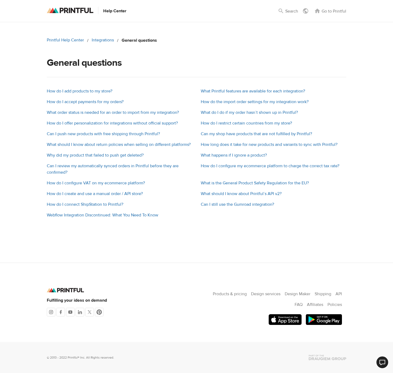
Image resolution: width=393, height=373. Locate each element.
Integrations (103, 40)
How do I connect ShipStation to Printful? (85, 204)
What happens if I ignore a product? (234, 155)
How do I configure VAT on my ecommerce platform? (96, 183)
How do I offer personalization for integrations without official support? (112, 123)
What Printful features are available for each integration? (253, 91)
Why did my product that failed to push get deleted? (95, 155)
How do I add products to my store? (79, 91)
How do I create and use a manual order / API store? (95, 193)
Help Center (114, 11)
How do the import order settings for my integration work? (255, 101)
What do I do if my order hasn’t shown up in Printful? (249, 112)
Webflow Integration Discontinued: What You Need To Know (102, 215)
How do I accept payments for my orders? (85, 101)
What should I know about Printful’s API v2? (241, 193)
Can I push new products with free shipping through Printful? (103, 134)
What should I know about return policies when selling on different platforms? (119, 144)
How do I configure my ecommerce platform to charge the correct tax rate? (270, 166)
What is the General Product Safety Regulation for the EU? (255, 183)
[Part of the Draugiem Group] (327, 357)
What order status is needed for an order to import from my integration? (113, 112)
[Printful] (70, 10)
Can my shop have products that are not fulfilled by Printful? (256, 134)
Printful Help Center (65, 40)
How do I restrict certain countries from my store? (246, 123)
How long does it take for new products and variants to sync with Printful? (269, 144)
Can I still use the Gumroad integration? (237, 204)
